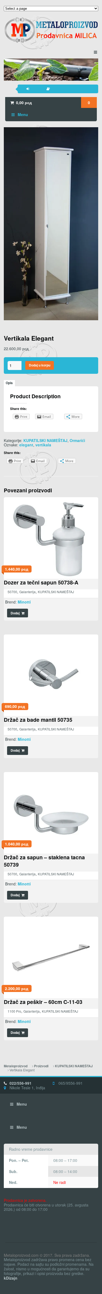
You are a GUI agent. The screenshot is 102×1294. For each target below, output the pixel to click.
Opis (9, 383)
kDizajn (10, 1278)
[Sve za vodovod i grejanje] (51, 30)
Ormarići (77, 440)
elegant (26, 444)
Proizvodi (41, 1066)
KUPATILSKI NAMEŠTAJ (45, 440)
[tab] (9, 383)
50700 (12, 591)
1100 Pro (14, 1011)
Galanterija (27, 591)
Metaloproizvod (15, 1066)
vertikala (43, 444)
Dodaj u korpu (39, 365)
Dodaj (15, 613)
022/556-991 (21, 1083)
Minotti (24, 602)
